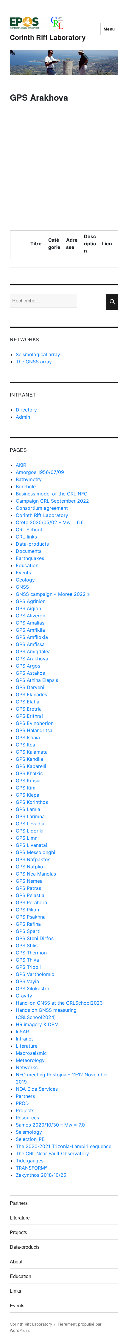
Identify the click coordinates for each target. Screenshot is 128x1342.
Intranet (24, 1039)
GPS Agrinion (31, 601)
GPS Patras (28, 888)
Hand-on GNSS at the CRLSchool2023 (59, 1003)
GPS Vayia (27, 981)
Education (27, 565)
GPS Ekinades (31, 694)
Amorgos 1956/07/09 (40, 472)
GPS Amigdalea (33, 651)
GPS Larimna (30, 816)
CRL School (29, 529)
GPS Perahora (31, 902)
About (16, 1261)
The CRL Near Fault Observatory (52, 1153)
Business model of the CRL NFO (52, 494)
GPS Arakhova (32, 659)
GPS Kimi (26, 788)
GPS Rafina (28, 924)
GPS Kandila (29, 759)
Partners (25, 1096)
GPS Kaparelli (31, 766)
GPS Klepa (27, 795)
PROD (22, 1103)
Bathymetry (29, 479)
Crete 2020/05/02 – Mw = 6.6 (50, 522)
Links (15, 1290)
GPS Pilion (27, 910)
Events (23, 573)
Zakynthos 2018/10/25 (41, 1175)
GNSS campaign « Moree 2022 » (53, 594)
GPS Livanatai (31, 845)
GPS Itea (25, 745)
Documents (28, 551)
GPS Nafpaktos (33, 859)
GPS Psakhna (31, 917)
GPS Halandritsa (34, 730)
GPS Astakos (30, 673)
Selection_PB (30, 1139)
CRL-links (26, 537)
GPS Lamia (28, 809)
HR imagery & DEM (37, 1024)
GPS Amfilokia (32, 637)
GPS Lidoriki (29, 831)
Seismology (29, 1132)
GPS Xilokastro (32, 988)
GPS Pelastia (30, 895)
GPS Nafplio (29, 867)
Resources (27, 1118)
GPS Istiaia (28, 737)
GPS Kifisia (28, 781)
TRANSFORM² (31, 1168)
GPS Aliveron (30, 616)
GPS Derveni (30, 687)
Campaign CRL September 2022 (52, 501)
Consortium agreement (42, 508)
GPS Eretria (29, 709)
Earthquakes (30, 558)
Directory (26, 410)
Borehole (26, 486)
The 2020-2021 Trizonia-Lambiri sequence (63, 1146)
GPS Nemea (29, 881)
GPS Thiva (27, 960)
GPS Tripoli (28, 967)
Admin (23, 417)
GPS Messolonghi (35, 852)
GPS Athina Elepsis (37, 680)
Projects (25, 1110)
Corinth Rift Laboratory (48, 37)
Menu (109, 29)
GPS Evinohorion (35, 723)
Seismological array (38, 354)
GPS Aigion (28, 608)
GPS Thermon (31, 953)
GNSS (22, 587)
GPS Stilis (27, 945)
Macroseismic (31, 1053)
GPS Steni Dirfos (35, 938)
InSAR (22, 1032)
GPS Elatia (27, 702)
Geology (25, 580)
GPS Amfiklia (30, 630)
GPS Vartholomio (35, 974)
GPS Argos (28, 666)
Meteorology (30, 1060)
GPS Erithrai (29, 716)
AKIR (21, 465)
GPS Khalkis (29, 773)
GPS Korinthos (32, 802)
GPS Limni (27, 838)
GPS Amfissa (30, 644)
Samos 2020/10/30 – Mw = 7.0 (50, 1125)
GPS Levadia (30, 824)
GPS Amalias (30, 623)
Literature (27, 1046)
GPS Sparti (28, 931)
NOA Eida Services (37, 1089)
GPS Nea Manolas (36, 874)
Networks (27, 1067)
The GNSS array (34, 362)
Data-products (32, 544)
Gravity (24, 996)
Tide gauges (29, 1161)
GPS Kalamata (32, 752)
